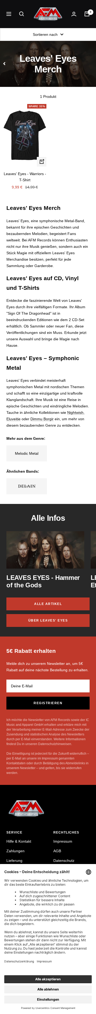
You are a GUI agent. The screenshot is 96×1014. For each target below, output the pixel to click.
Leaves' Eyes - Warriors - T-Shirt (25, 177)
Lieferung (14, 860)
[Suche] (21, 13)
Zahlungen (15, 851)
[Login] (73, 14)
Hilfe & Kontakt (18, 841)
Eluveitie (13, 419)
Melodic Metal (26, 453)
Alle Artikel (48, 604)
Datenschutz (63, 860)
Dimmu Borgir (42, 419)
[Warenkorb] (87, 13)
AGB (57, 851)
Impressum (62, 841)
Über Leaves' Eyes (48, 620)
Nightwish (75, 412)
